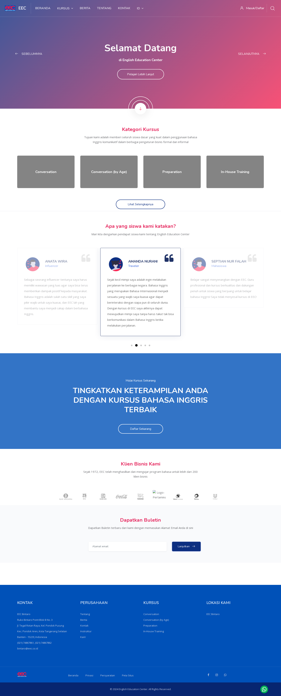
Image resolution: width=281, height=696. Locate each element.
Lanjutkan (184, 546)
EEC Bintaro (213, 614)
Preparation (150, 625)
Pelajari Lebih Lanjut (140, 74)
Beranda (42, 8)
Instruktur (86, 631)
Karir (83, 637)
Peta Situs (128, 675)
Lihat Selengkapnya (140, 204)
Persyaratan (107, 675)
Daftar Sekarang (140, 429)
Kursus (63, 8)
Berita (85, 8)
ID (138, 8)
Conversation (151, 614)
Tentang (104, 8)
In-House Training (153, 631)
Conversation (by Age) (156, 620)
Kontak (124, 8)
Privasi (89, 675)
